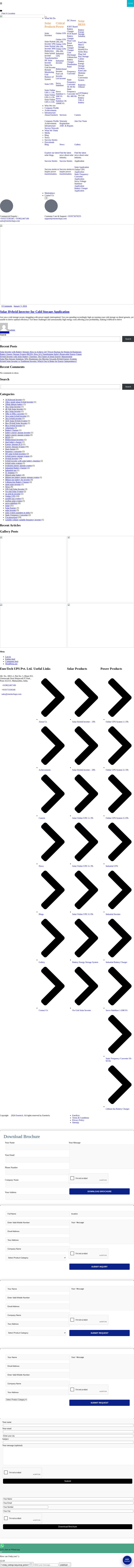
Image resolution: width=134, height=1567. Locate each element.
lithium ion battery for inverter (17, 480)
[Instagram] (1, 4)
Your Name (10, 1143)
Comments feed (11, 661)
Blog (47, 135)
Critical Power (60, 25)
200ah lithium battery (14, 404)
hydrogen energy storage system (18, 465)
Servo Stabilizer (60, 84)
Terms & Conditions (80, 1118)
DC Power (71, 20)
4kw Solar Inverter (13, 411)
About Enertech (51, 115)
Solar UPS (49, 84)
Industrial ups (10, 470)
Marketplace (50, 193)
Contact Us (49, 195)
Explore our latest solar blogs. (52, 154)
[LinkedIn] (1, 11)
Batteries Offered (81, 86)
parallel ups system (13, 498)
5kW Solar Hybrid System (16, 421)
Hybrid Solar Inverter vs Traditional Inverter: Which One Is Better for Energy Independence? (38, 361)
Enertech (19, 1115)
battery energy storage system (17, 435)
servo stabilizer (11, 503)
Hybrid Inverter (11, 458)
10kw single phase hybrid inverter (19, 402)
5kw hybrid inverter (13, 418)
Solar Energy (10, 508)
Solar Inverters (48, 34)
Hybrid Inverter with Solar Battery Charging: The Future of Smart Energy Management (36, 356)
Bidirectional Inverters (14, 440)
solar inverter (10, 510)
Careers (77, 115)
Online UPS (61, 33)
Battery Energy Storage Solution (81, 33)
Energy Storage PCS (13, 444)
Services (63, 115)
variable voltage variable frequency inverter (23, 520)
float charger (10, 449)
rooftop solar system (13, 501)
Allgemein (9, 428)
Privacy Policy (78, 1120)
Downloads (49, 142)
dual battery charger (13, 442)
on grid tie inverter (12, 494)
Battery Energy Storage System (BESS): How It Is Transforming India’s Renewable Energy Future (41, 354)
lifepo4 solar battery (13, 475)
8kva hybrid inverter (13, 425)
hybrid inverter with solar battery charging (22, 461)
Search (3, 335)
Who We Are (50, 106)
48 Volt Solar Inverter (14, 409)
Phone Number (11, 1167)
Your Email (9, 1155)
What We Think (51, 130)
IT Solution (10, 473)
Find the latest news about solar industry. (66, 155)
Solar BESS (81, 22)
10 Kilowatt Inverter (13, 400)
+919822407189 (22, 218)
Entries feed (10, 659)
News (47, 137)
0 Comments (7, 306)
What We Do (50, 18)
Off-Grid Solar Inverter (14, 489)
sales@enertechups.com (10, 221)
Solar (7, 505)
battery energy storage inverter (17, 432)
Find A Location (8, 13)
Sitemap (75, 1122)
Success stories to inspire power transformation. (52, 171)
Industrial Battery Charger (16, 468)
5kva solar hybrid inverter (15, 416)
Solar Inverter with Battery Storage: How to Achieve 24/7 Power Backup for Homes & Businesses (40, 352)
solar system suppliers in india (17, 513)
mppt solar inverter (13, 484)
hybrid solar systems (13, 463)
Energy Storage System (15, 447)
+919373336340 (7, 218)
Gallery (77, 144)
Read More (4, 332)
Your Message (74, 1143)
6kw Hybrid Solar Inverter (16, 423)
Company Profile (52, 108)
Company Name (12, 1180)
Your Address (10, 1192)
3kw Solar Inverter (13, 407)
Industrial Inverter (60, 62)
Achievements (50, 110)
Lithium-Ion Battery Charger (17, 482)
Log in (8, 657)
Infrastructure (50, 113)
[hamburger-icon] (46, 16)
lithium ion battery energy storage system (22, 477)
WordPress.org (11, 664)
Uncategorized (11, 517)
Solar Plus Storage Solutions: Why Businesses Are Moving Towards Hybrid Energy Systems (38, 359)
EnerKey (76, 1115)
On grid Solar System (14, 491)
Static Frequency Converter (16, 515)
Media (47, 133)
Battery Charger (11, 430)
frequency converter (13, 451)
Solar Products (50, 25)
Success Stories (51, 140)
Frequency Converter (71, 72)
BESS (7, 437)
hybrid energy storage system (17, 456)
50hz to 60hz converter (14, 414)
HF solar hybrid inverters (15, 454)
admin (12, 330)
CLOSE (130, 3)
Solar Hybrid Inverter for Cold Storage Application (34, 311)
